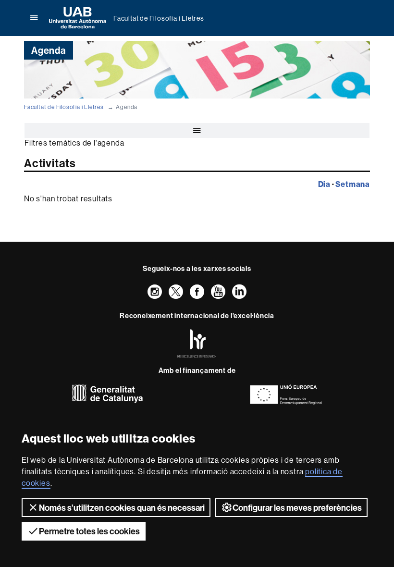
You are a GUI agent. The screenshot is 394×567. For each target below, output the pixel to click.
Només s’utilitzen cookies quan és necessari (122, 507)
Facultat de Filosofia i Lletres (158, 18)
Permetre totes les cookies (89, 531)
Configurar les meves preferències (297, 507)
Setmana (352, 184)
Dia (324, 184)
